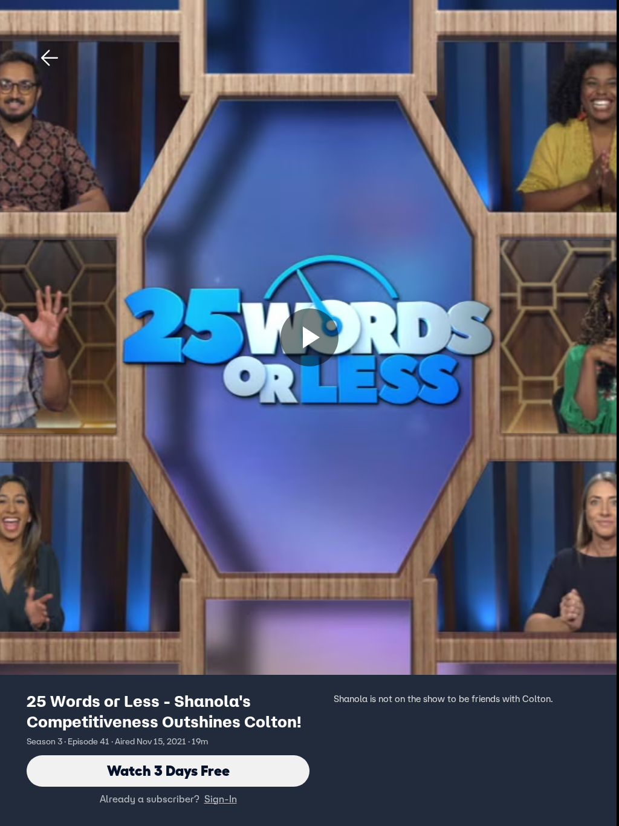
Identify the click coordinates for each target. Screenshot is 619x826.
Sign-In (220, 799)
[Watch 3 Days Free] (309, 337)
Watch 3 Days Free (168, 771)
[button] (49, 58)
